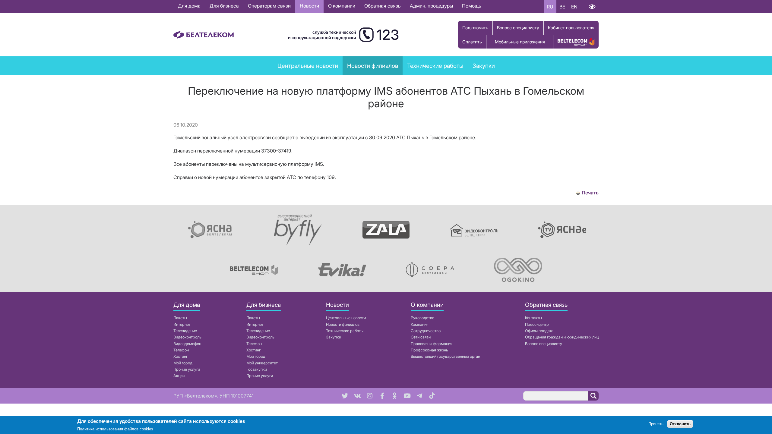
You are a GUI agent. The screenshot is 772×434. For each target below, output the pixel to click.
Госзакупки (256, 369)
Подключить (475, 27)
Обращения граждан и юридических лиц (562, 337)
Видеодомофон (187, 343)
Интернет (182, 324)
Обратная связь (382, 6)
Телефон (181, 350)
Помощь (471, 6)
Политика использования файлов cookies (115, 429)
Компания (420, 324)
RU (550, 7)
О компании (341, 6)
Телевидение (185, 331)
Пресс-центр (537, 324)
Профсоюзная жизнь (429, 350)
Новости (309, 6)
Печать (590, 193)
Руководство (422, 318)
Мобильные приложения (520, 41)
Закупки (484, 65)
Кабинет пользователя (571, 27)
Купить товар (576, 41)
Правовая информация (431, 343)
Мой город (182, 363)
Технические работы (435, 65)
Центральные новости (307, 65)
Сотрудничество (426, 331)
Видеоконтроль (187, 337)
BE (562, 7)
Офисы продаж (539, 331)
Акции (179, 375)
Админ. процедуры (431, 6)
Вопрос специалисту (518, 27)
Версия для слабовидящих (592, 6)
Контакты (533, 318)
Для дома (189, 6)
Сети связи (421, 337)
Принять (655, 424)
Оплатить (472, 41)
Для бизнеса (224, 6)
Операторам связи (269, 6)
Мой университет (262, 363)
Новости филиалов (342, 324)
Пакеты (180, 318)
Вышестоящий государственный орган (445, 356)
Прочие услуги (186, 369)
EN (574, 7)
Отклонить (680, 424)
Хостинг (180, 356)
